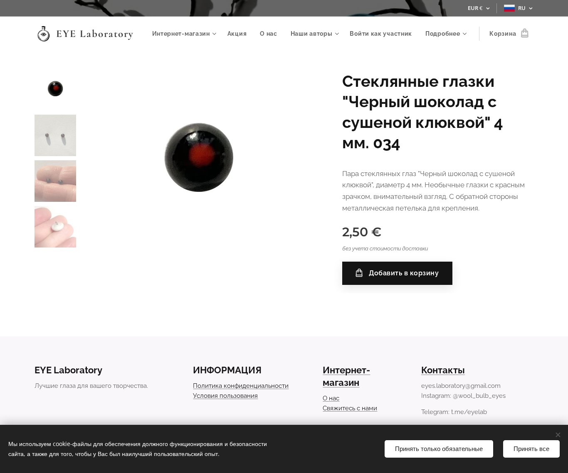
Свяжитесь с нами (350, 408)
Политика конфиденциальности (241, 386)
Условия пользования (225, 395)
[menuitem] (185, 33)
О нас (331, 398)
